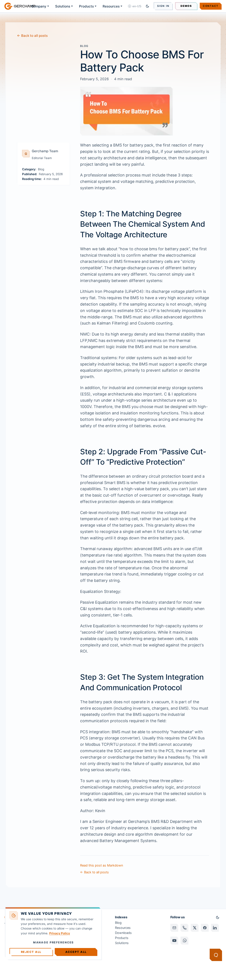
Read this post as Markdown (101, 865)
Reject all (31, 952)
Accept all (76, 952)
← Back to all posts (32, 35)
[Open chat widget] (216, 955)
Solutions (62, 6)
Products (86, 6)
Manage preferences (53, 942)
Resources (111, 6)
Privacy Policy (59, 933)
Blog (118, 922)
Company (38, 6)
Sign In (163, 5)
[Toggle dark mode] (147, 6)
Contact (210, 5)
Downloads (123, 933)
